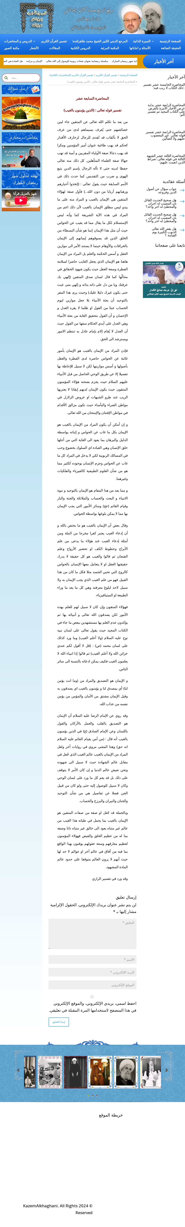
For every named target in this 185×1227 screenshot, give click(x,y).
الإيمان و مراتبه (43, 61)
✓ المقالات (83, 1137)
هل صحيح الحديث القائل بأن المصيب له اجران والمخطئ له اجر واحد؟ (160, 203)
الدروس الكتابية (80, 48)
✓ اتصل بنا (157, 1119)
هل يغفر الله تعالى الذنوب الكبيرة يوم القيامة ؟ (164, 232)
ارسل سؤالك (17, 88)
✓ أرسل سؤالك (42, 1116)
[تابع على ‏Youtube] (182, 254)
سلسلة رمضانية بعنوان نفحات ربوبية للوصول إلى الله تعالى (85, 61)
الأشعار (34, 48)
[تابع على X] (160, 254)
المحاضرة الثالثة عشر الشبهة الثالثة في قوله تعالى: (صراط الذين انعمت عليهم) (166, 159)
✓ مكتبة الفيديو (79, 1123)
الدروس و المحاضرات (18, 41)
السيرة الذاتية (141, 41)
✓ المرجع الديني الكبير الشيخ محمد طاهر (114, 1135)
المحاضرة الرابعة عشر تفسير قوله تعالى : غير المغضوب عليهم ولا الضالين (165, 135)
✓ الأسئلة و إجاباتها (76, 1116)
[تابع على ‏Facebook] (168, 254)
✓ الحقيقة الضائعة (115, 1176)
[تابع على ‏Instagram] (175, 254)
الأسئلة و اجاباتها (140, 48)
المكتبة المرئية (110, 48)
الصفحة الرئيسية (170, 41)
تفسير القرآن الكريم (54, 41)
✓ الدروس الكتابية (77, 1130)
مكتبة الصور (11, 48)
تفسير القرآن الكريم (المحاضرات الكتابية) (71, 75)
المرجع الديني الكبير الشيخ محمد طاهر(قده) (100, 41)
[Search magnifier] (6, 77)
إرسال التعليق (59, 1021)
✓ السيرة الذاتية (116, 1122)
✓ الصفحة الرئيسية (149, 1115)
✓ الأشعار (84, 1143)
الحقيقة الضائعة (171, 48)
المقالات (54, 48)
